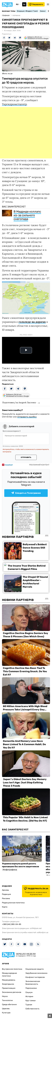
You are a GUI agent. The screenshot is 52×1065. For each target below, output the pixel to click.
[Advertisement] (26, 132)
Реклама (6, 898)
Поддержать (37, 4)
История (29, 996)
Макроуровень (8, 980)
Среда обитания (9, 1004)
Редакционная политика (13, 903)
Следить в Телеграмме (28, 493)
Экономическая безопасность (32, 982)
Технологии (7, 1000)
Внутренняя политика (12, 969)
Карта (4, 907)
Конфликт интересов (35, 977)
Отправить (26, 457)
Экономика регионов (11, 992)
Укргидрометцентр (14, 104)
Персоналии (31, 988)
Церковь (6, 1008)
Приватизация (8, 988)
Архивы (5, 890)
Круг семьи (30, 1000)
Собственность (32, 1009)
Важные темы (8, 11)
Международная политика (9, 974)
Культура (6, 1013)
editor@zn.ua (42, 932)
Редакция (6, 894)
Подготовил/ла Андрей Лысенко (19, 402)
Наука (5, 996)
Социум (29, 992)
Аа (24, 4)
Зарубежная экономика (36, 973)
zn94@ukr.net (36, 928)
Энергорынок (8, 984)
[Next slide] (48, 11)
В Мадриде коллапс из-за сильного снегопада (27, 215)
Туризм (28, 1004)
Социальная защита (34, 969)
